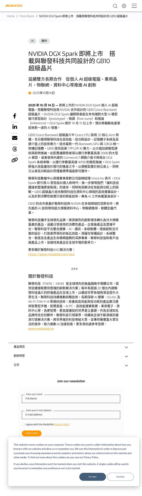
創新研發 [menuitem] (19, 356)
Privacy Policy (61, 424)
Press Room (26, 16)
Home (11, 16)
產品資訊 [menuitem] (19, 347)
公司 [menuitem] (16, 365)
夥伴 (44, 41)
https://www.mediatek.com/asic (51, 254)
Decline (120, 476)
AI (32, 41)
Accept (93, 476)
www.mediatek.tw (41, 329)
